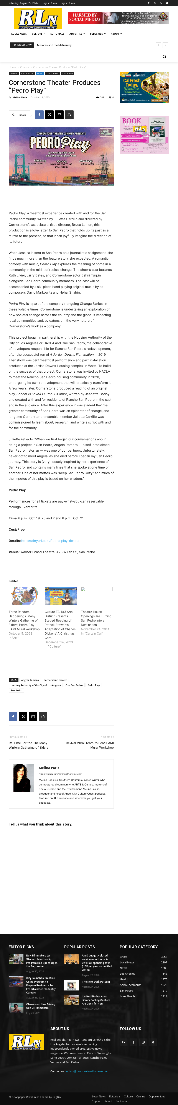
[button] (164, 57)
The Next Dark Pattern (96, 981)
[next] (165, 45)
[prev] (158, 45)
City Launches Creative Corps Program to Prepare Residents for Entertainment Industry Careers (41, 985)
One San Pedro (74, 685)
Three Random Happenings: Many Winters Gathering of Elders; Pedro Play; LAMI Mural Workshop (24, 620)
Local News (53, 73)
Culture (24, 67)
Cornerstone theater (55, 680)
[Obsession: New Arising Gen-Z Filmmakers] (16, 1008)
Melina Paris (20, 97)
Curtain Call (27, 73)
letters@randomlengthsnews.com (87, 1071)
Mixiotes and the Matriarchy (54, 45)
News (40, 73)
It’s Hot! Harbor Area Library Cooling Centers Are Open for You (96, 1000)
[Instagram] (154, 3)
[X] (160, 3)
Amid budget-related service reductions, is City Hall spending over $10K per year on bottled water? (97, 963)
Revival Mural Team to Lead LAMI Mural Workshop (90, 745)
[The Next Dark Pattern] (71, 985)
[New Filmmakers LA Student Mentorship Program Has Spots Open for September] (16, 959)
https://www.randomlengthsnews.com (60, 773)
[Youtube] (166, 3)
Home (12, 67)
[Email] (59, 114)
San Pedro (67, 73)
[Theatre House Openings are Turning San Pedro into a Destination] (97, 596)
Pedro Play (93, 685)
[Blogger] (123, 1042)
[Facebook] (148, 3)
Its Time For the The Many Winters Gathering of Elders (28, 745)
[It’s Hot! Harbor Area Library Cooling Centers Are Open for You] (71, 1000)
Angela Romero (30, 680)
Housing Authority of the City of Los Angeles (36, 685)
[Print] (69, 114)
